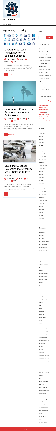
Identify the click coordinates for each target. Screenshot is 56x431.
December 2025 (42, 156)
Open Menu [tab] (7, 23)
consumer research (43, 279)
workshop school (43, 422)
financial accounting (43, 299)
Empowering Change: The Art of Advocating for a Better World (19, 112)
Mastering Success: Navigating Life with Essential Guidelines (43, 51)
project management (44, 390)
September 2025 (43, 165)
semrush (41, 401)
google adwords (42, 311)
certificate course (43, 258)
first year (41, 302)
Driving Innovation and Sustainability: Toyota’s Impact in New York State (45, 86)
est (39, 285)
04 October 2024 (11, 118)
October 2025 (42, 162)
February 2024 (42, 221)
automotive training (43, 244)
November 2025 (42, 159)
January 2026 (42, 154)
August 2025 (42, 168)
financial (41, 296)
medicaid (41, 375)
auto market (41, 232)
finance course (42, 291)
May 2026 (41, 142)
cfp (39, 267)
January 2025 (42, 189)
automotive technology (44, 241)
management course (44, 355)
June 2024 (41, 209)
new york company (43, 381)
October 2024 (42, 197)
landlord (41, 346)
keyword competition (44, 334)
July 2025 (41, 171)
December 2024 (42, 191)
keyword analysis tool (44, 331)
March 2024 (41, 218)
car (39, 253)
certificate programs (43, 264)
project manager (43, 393)
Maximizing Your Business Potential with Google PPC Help (45, 78)
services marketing (43, 407)
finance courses (42, 294)
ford (40, 305)
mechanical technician (44, 372)
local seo (41, 349)
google (40, 308)
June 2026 (41, 139)
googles (41, 320)
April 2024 (41, 215)
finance (40, 288)
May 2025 (41, 177)
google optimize (42, 314)
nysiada (21, 59)
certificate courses (43, 261)
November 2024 (42, 194)
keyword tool (42, 343)
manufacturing (42, 366)
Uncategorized (42, 416)
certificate (41, 256)
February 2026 (42, 151)
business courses (43, 250)
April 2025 (41, 180)
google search (42, 317)
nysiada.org (9, 19)
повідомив (42, 112)
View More (9, 74)
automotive (41, 238)
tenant (40, 413)
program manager (43, 387)
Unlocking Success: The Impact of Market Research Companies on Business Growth (45, 105)
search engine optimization (45, 399)
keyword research (43, 337)
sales (40, 396)
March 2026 (41, 148)
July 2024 (41, 206)
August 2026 (42, 133)
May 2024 (41, 212)
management (42, 352)
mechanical (41, 369)
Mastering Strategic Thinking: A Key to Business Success (15, 52)
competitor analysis (43, 273)
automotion (41, 235)
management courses (44, 358)
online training (42, 384)
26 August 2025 (11, 59)
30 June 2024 (10, 178)
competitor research (43, 276)
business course (43, 247)
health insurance (43, 326)
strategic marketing (43, 410)
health (40, 323)
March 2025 (41, 183)
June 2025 (41, 174)
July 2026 (41, 136)
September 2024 (43, 200)
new (40, 378)
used (40, 419)
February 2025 (42, 186)
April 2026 (41, 145)
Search (41, 31)
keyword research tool (44, 340)
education (41, 282)
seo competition (42, 404)
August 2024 (42, 203)
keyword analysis (43, 329)
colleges (41, 270)
